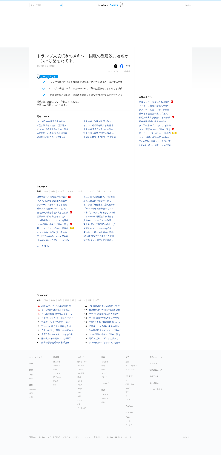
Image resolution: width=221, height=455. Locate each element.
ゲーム (128, 421)
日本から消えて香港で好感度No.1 (57, 330)
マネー (128, 392)
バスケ (79, 400)
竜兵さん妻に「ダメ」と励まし (103, 338)
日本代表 (80, 366)
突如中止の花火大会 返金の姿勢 (98, 232)
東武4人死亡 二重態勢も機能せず (99, 224)
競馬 (79, 392)
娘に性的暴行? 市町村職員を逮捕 (104, 310)
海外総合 (32, 389)
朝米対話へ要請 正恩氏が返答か (98, 133)
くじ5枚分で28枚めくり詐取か (55, 310)
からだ (128, 388)
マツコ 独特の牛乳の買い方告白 (52, 232)
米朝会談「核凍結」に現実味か (51, 125)
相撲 (79, 396)
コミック (129, 425)
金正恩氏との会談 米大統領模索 (52, 133)
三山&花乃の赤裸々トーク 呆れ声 (52, 236)
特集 (103, 402)
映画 (103, 390)
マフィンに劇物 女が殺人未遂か (52, 200)
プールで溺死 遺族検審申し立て (98, 208)
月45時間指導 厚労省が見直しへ (56, 314)
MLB (79, 377)
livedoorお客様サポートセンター (120, 437)
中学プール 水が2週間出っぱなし (57, 322)
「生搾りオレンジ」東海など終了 (57, 318)
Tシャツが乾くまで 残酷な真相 (56, 326)
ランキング (154, 363)
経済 (67, 300)
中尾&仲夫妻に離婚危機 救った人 (104, 322)
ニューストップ (35, 357)
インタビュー (155, 383)
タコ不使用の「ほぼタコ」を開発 (52, 220)
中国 (31, 397)
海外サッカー (82, 362)
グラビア (104, 373)
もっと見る (43, 246)
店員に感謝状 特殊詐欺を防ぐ (97, 200)
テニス (79, 385)
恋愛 (127, 362)
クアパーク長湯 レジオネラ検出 (52, 204)
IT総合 (55, 381)
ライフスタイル (131, 366)
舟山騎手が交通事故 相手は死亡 (56, 342)
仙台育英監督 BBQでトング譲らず (105, 330)
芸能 (80, 191)
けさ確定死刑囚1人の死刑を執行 (104, 305)
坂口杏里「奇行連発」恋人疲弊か (99, 204)
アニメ (128, 417)
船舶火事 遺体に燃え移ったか (51, 216)
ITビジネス (57, 377)
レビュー (104, 395)
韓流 (103, 369)
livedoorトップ (45, 437)
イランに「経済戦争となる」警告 (52, 129)
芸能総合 (104, 362)
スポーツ (71, 191)
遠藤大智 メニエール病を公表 (97, 228)
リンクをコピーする (128, 66)
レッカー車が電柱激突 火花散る (98, 216)
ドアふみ (122, 5)
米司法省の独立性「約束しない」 (52, 137)
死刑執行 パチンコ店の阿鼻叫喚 (56, 305)
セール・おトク (156, 389)
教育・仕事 (130, 384)
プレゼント (105, 398)
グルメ (128, 399)
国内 (46, 191)
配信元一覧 (154, 376)
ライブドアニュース (108, 5)
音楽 (103, 366)
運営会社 (33, 437)
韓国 (31, 393)
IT (73, 300)
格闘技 (79, 389)
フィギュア (81, 408)
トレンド (107, 191)
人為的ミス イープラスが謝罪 (97, 220)
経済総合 (56, 362)
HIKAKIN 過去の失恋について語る (53, 240)
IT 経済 (61, 191)
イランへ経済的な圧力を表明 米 (98, 125)
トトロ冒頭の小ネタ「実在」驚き (52, 224)
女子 (98, 191)
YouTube (129, 406)
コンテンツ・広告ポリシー (93, 437)
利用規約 (56, 437)
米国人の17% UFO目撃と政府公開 (99, 137)
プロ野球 (80, 373)
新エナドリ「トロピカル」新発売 (52, 228)
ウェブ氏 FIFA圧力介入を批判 (51, 121)
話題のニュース (156, 370)
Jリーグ (80, 369)
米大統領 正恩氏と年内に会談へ (98, 129)
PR (54, 385)
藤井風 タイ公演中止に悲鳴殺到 (98, 240)
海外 (53, 191)
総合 (39, 300)
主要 (39, 191)
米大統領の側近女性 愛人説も (97, 121)
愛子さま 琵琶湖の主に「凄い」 (52, 208)
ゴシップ (89, 191)
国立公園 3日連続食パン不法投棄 (99, 197)
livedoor (188, 5)
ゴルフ (79, 381)
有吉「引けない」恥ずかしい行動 (99, 212)
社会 (31, 375)
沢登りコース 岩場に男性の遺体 (52, 197)
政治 (53, 300)
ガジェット (57, 373)
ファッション (130, 369)
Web (55, 369)
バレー (79, 404)
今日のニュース (156, 357)
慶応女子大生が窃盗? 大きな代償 (52, 212)
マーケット (57, 366)
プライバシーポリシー (72, 437)
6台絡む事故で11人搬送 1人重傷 (98, 236)
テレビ (103, 377)
